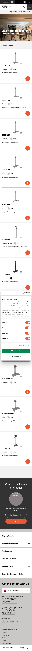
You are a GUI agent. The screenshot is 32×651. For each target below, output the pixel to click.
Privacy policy (5, 635)
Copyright (4, 632)
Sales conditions (6, 643)
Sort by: (4, 46)
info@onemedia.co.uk (8, 614)
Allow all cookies (16, 351)
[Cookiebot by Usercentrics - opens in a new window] (23, 293)
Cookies (4, 640)
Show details (23, 345)
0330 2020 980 (6, 601)
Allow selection (16, 356)
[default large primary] (27, 78)
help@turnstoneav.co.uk (9, 603)
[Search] (25, 2)
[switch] (27, 327)
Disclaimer (5, 638)
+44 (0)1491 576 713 (8, 612)
